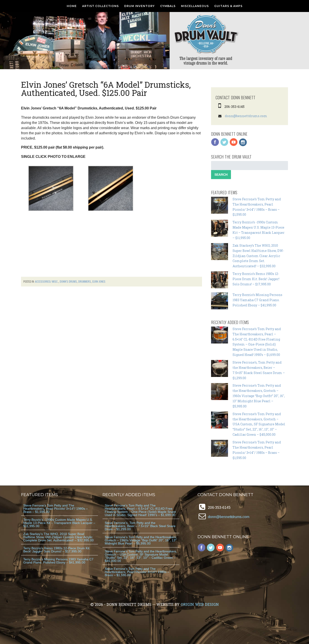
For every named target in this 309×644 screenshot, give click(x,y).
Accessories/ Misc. (46, 281)
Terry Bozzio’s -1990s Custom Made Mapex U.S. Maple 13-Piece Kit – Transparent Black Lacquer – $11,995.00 (59, 523)
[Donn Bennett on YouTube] (234, 145)
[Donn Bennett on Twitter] (224, 145)
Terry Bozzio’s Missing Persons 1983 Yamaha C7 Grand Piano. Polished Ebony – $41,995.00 (257, 300)
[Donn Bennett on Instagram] (243, 145)
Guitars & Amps (228, 6)
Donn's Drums (68, 281)
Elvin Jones (98, 281)
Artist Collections (100, 6)
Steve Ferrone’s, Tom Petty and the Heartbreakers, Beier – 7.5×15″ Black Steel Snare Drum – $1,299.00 (140, 526)
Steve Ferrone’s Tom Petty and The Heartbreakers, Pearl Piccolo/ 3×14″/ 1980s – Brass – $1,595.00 (55, 509)
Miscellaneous (195, 6)
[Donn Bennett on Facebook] (215, 145)
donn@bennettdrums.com (246, 116)
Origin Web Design (200, 604)
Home (72, 6)
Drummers (84, 281)
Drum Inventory (139, 6)
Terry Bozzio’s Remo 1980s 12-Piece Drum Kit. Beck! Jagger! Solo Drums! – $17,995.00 (256, 279)
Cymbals (168, 6)
